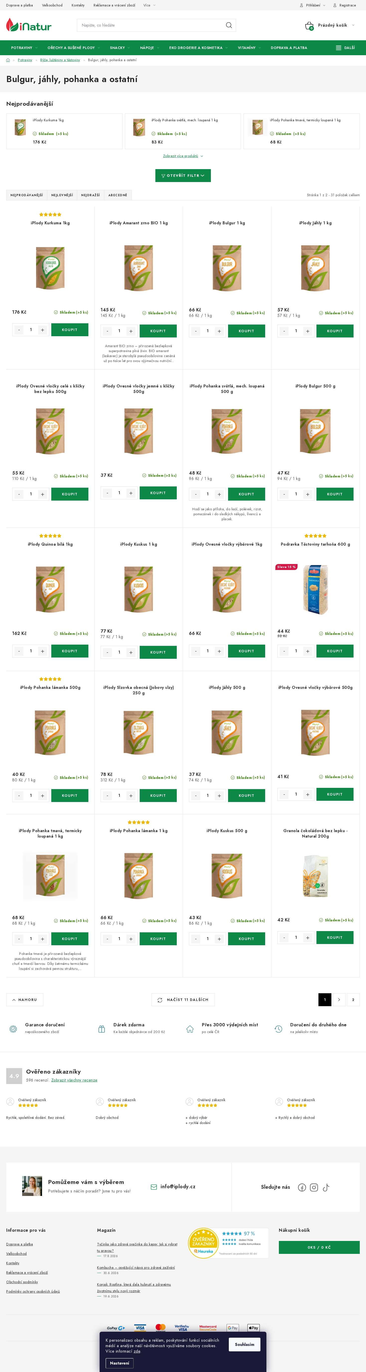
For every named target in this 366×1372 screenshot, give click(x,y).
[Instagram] (314, 1187)
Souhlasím (244, 1344)
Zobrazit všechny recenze (74, 1080)
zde (137, 1351)
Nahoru (27, 999)
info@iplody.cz (178, 1186)
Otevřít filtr (183, 175)
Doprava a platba (19, 5)
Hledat (229, 25)
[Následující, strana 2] (339, 999)
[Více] (345, 47)
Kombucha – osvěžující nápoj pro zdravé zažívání (136, 1267)
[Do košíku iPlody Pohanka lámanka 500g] (69, 795)
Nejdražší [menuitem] (90, 195)
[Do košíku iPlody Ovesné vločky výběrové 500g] (335, 794)
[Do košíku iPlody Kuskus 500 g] (246, 938)
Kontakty (78, 5)
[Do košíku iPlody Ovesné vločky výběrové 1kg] (246, 651)
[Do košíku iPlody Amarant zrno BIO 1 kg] (158, 331)
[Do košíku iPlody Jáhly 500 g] (246, 795)
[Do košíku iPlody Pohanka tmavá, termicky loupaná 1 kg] (69, 938)
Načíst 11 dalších (187, 999)
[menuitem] (24, 47)
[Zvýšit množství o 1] (42, 330)
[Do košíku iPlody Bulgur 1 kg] (246, 331)
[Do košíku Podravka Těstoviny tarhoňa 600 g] (335, 651)
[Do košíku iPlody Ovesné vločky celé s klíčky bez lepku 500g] (69, 494)
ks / (319, 1247)
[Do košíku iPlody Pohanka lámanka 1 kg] (158, 938)
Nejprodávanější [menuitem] (26, 195)
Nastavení (119, 1363)
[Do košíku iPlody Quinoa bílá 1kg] (69, 651)
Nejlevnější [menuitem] (62, 195)
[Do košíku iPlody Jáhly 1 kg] (335, 331)
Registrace (348, 5)
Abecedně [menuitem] (117, 195)
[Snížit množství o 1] (18, 330)
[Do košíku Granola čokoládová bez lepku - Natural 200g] (335, 937)
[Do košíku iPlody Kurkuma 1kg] (69, 329)
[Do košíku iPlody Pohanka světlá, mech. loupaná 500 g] (246, 494)
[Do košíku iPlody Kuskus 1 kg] (158, 652)
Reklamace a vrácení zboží (114, 5)
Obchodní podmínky (22, 1281)
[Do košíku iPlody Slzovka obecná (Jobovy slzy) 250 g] (158, 795)
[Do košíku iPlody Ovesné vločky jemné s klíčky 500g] (158, 492)
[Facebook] (302, 1187)
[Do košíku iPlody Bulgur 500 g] (335, 494)
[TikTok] (326, 1187)
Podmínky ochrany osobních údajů (33, 1291)
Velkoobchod (52, 5)
